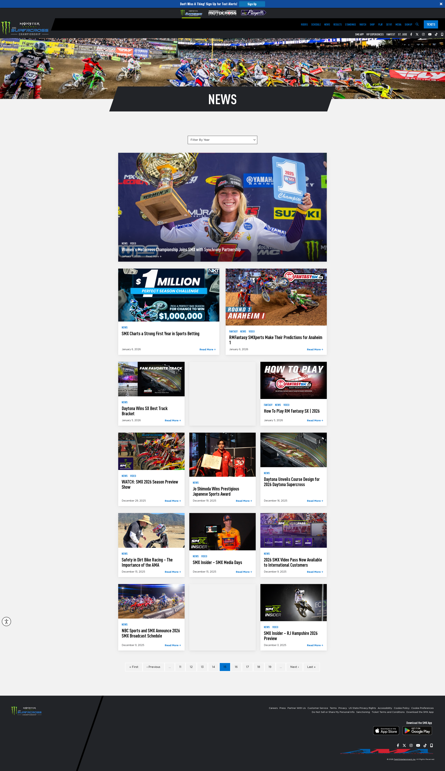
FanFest (390, 34)
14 (213, 667)
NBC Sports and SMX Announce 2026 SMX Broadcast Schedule (151, 633)
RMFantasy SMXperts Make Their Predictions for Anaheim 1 (275, 339)
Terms (333, 708)
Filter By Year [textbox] (200, 140)
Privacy (342, 708)
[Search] (417, 24)
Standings (350, 24)
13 (202, 667)
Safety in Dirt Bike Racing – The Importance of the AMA (147, 562)
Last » (311, 667)
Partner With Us (297, 708)
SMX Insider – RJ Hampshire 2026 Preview (291, 635)
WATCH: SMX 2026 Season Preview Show (150, 484)
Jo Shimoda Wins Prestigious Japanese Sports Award (216, 491)
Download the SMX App (420, 712)
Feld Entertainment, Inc (404, 759)
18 (258, 667)
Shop (372, 24)
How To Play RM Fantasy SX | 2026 (292, 411)
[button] (222, 4)
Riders (304, 24)
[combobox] (222, 140)
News (327, 24)
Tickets (431, 24)
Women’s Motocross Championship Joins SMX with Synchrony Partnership (181, 249)
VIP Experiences (375, 34)
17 (247, 667)
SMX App (359, 34)
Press (283, 708)
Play (380, 24)
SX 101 (389, 24)
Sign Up (252, 4)
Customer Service (318, 708)
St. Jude (402, 34)
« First (134, 667)
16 (236, 667)
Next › (294, 667)
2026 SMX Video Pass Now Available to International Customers (293, 562)
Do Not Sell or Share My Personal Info (333, 712)
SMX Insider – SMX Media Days (217, 562)
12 (191, 667)
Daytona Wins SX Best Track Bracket (145, 410)
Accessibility (385, 708)
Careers (273, 708)
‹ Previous (153, 667)
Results (337, 24)
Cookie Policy (402, 708)
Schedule (316, 24)
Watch (362, 24)
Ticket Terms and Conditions (388, 712)
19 (270, 667)
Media (398, 24)
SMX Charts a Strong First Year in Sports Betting (160, 333)
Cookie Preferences (422, 708)
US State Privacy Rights (362, 708)
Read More (153, 256)
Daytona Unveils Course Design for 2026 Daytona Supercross (292, 481)
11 (180, 667)
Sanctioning (363, 712)
